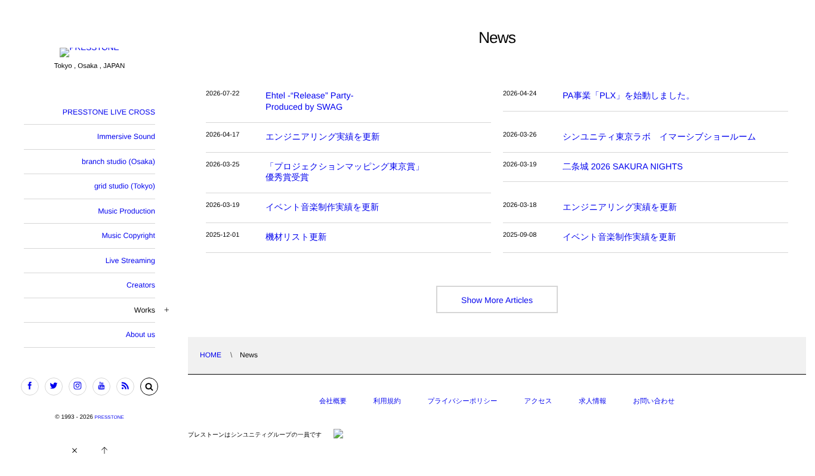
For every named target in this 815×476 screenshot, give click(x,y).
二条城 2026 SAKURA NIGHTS (623, 167)
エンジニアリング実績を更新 (323, 137)
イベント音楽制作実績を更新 (322, 207)
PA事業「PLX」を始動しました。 (628, 96)
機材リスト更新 (296, 237)
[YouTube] (101, 386)
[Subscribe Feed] (125, 386)
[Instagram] (78, 386)
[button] (149, 386)
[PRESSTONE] (89, 53)
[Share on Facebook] (30, 386)
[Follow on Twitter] (54, 386)
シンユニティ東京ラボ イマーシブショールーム (659, 137)
